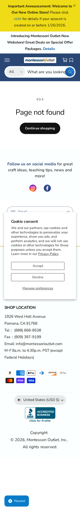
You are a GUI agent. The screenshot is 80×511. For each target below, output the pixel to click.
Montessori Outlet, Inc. (47, 439)
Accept (38, 266)
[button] (7, 60)
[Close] (74, 5)
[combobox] (51, 72)
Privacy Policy (48, 254)
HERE (18, 19)
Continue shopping (40, 128)
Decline (37, 277)
